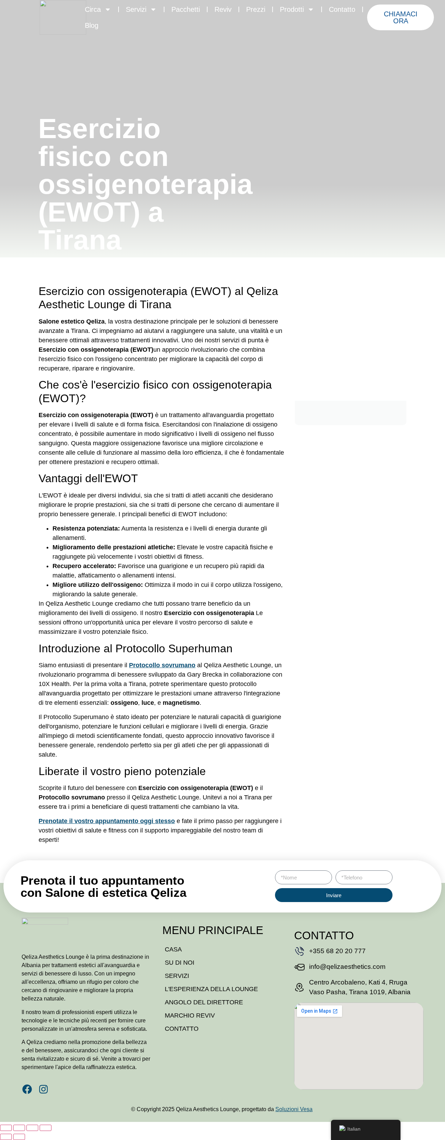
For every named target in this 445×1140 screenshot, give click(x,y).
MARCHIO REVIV (190, 1015)
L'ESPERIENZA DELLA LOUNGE (211, 989)
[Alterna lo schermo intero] (19, 1128)
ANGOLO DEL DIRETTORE (204, 1002)
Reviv (223, 9)
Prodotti (292, 9)
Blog (91, 25)
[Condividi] (32, 1128)
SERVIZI (177, 975)
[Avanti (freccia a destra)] (19, 1137)
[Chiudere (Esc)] (45, 1128)
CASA (173, 949)
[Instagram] (43, 1089)
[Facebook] (27, 1089)
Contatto (342, 9)
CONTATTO (182, 1028)
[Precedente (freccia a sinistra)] (6, 1137)
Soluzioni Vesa (294, 1109)
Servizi (136, 9)
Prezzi (255, 9)
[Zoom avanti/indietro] (6, 1128)
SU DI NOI (179, 962)
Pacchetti (185, 9)
